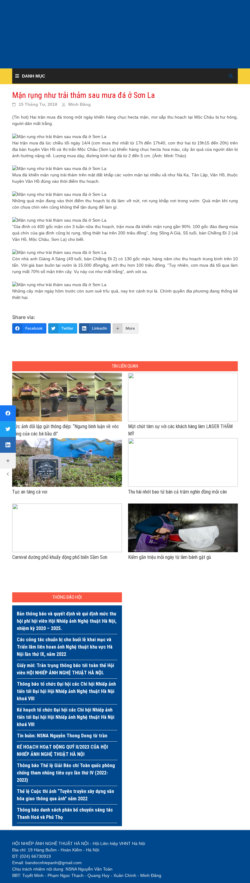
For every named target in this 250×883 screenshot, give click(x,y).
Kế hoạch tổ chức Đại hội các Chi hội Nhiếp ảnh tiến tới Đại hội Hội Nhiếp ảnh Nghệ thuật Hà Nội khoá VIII (65, 717)
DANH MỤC (33, 76)
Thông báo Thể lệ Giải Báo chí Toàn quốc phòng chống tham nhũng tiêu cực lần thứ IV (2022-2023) (66, 773)
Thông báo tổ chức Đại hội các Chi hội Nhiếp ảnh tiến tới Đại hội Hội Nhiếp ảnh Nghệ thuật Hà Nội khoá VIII (66, 691)
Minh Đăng (79, 104)
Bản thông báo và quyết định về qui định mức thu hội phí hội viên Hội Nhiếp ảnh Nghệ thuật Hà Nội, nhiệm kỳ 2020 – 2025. (66, 621)
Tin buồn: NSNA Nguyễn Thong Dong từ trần (62, 736)
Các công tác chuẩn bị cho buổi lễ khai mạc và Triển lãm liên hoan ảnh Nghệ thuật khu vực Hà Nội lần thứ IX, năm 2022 (64, 647)
